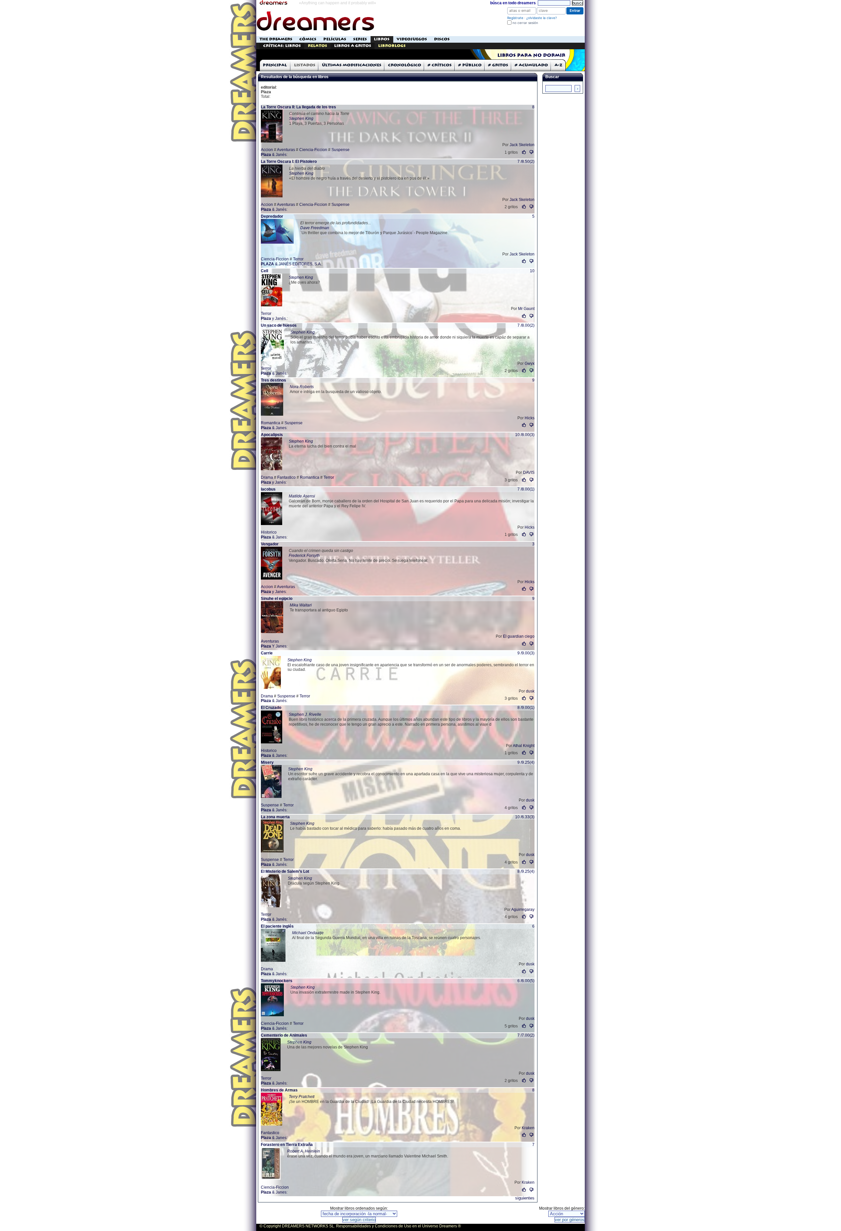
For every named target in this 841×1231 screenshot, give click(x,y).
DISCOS (442, 39)
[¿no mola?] (532, 152)
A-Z (558, 65)
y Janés (273, 482)
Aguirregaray (522, 909)
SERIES (360, 39)
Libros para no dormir (531, 55)
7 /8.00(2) (525, 325)
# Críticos (440, 65)
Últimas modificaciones (351, 65)
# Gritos (498, 65)
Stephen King (301, 118)
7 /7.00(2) (525, 1035)
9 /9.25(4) (525, 762)
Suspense (340, 149)
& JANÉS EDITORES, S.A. (291, 264)
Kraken (528, 1128)
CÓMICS (307, 39)
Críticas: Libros (282, 46)
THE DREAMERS (276, 39)
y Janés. (274, 318)
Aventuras (286, 149)
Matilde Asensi (302, 496)
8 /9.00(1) (525, 707)
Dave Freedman (314, 228)
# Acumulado (531, 65)
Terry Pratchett (301, 1096)
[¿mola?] (524, 152)
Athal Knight (523, 745)
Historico (269, 532)
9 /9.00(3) (525, 653)
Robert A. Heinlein (303, 1151)
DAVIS (528, 472)
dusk (530, 691)
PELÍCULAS (334, 39)
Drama (267, 477)
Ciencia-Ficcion (313, 149)
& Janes (273, 428)
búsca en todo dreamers (513, 3)
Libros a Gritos (352, 46)
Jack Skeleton (522, 145)
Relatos (317, 46)
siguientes (524, 1198)
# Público (470, 65)
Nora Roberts (302, 387)
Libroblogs (392, 46)
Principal (275, 65)
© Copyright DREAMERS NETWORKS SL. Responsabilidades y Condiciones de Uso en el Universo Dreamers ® (360, 1226)
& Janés (273, 154)
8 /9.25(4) (525, 871)
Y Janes (273, 646)
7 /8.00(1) (525, 489)
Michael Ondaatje (308, 933)
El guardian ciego (518, 636)
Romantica (270, 423)
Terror (298, 259)
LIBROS (382, 39)
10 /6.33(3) (524, 817)
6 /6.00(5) (525, 980)
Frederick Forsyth (304, 555)
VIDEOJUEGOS (412, 39)
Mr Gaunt (526, 308)
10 (532, 271)
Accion (267, 149)
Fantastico (286, 477)
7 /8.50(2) (525, 161)
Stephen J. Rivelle (305, 714)
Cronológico (404, 65)
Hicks (529, 418)
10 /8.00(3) (524, 434)
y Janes (273, 591)
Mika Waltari (301, 605)
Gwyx (529, 363)
